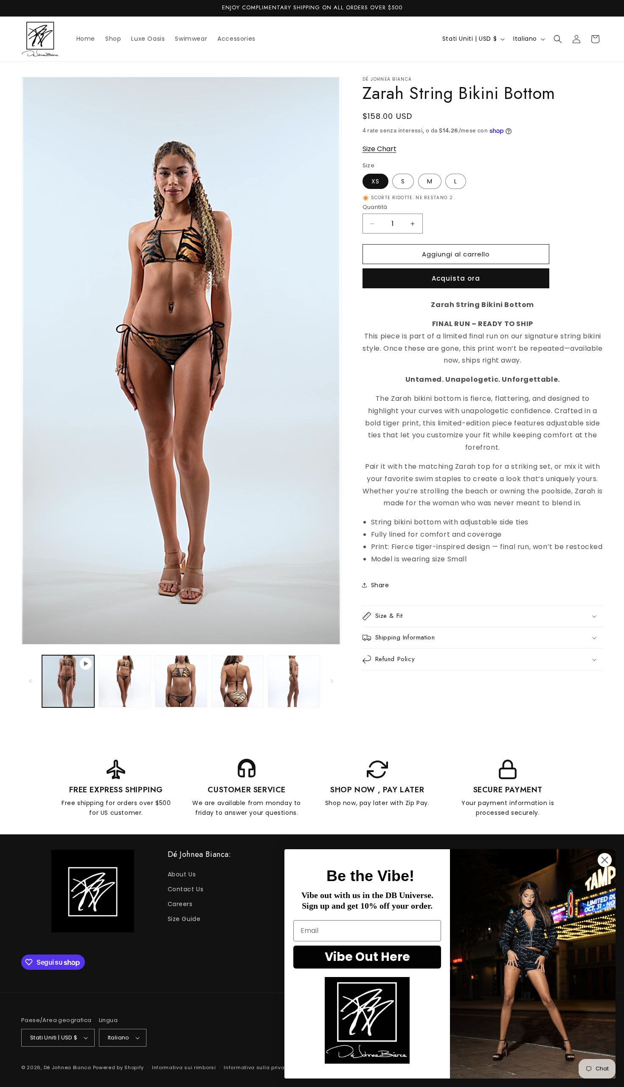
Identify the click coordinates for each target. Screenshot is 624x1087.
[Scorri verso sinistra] (30, 681)
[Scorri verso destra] (332, 681)
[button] (557, 39)
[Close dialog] (604, 860)
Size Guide (184, 919)
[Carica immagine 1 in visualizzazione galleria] (124, 681)
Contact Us (186, 889)
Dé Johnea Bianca (67, 1067)
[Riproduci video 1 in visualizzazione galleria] (68, 681)
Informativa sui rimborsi (184, 1067)
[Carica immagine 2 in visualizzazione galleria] (181, 681)
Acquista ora (456, 278)
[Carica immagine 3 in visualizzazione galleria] (237, 681)
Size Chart (379, 149)
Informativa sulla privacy (257, 1067)
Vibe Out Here (367, 957)
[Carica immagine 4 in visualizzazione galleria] (294, 681)
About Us (182, 874)
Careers (180, 904)
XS (375, 181)
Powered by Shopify (118, 1067)
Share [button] (380, 585)
